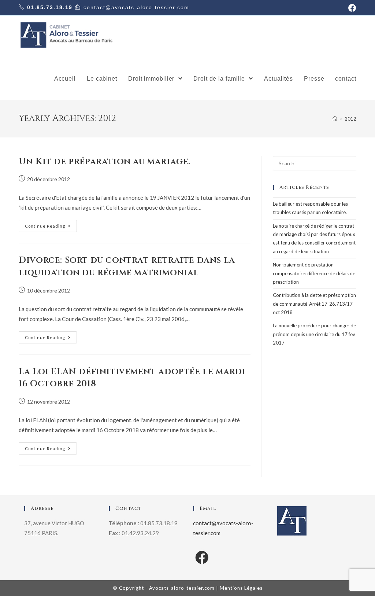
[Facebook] (201, 557)
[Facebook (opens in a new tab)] (351, 8)
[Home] (335, 119)
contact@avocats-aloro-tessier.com (136, 7)
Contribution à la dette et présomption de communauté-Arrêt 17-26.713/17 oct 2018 (314, 303)
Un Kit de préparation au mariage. (104, 162)
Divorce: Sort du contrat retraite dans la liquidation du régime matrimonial (127, 266)
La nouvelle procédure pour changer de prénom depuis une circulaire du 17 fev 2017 (314, 334)
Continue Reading (45, 226)
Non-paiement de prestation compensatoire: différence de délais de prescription (314, 273)
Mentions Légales (241, 588)
